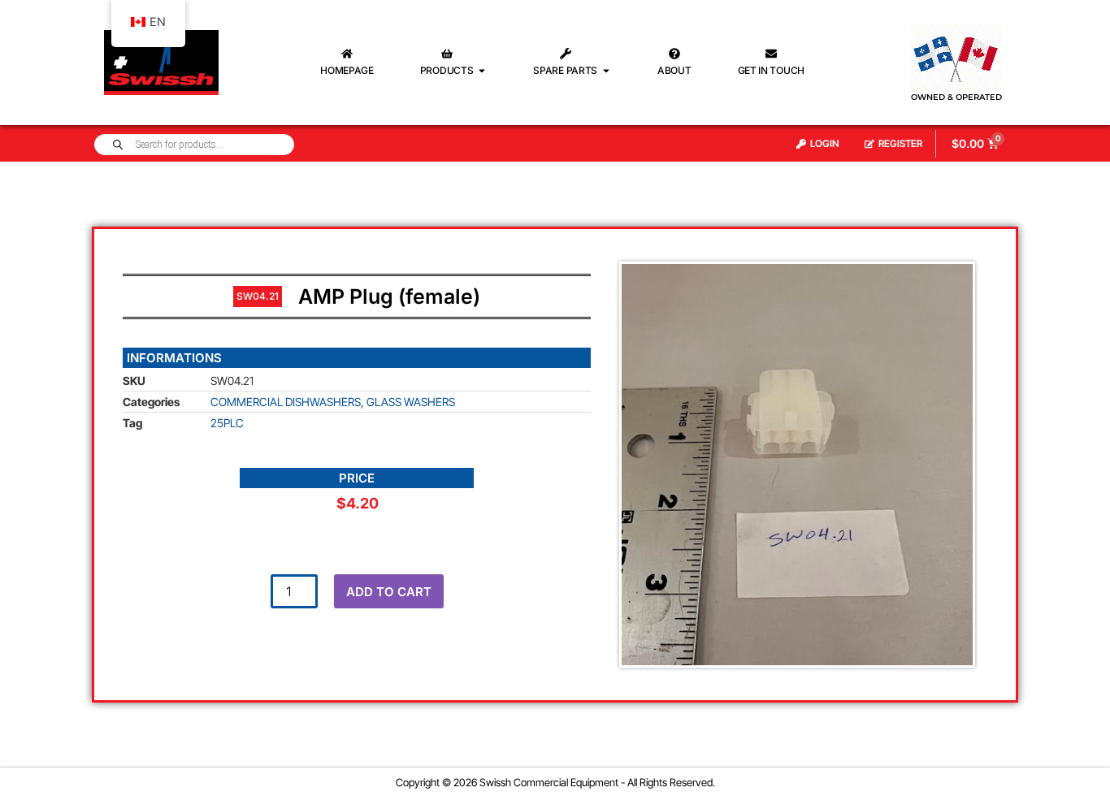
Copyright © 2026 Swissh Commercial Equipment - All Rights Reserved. (555, 782)
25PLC (227, 423)
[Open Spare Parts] (606, 70)
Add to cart (388, 591)
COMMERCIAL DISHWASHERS (285, 402)
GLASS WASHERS (410, 402)
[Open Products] (482, 70)
